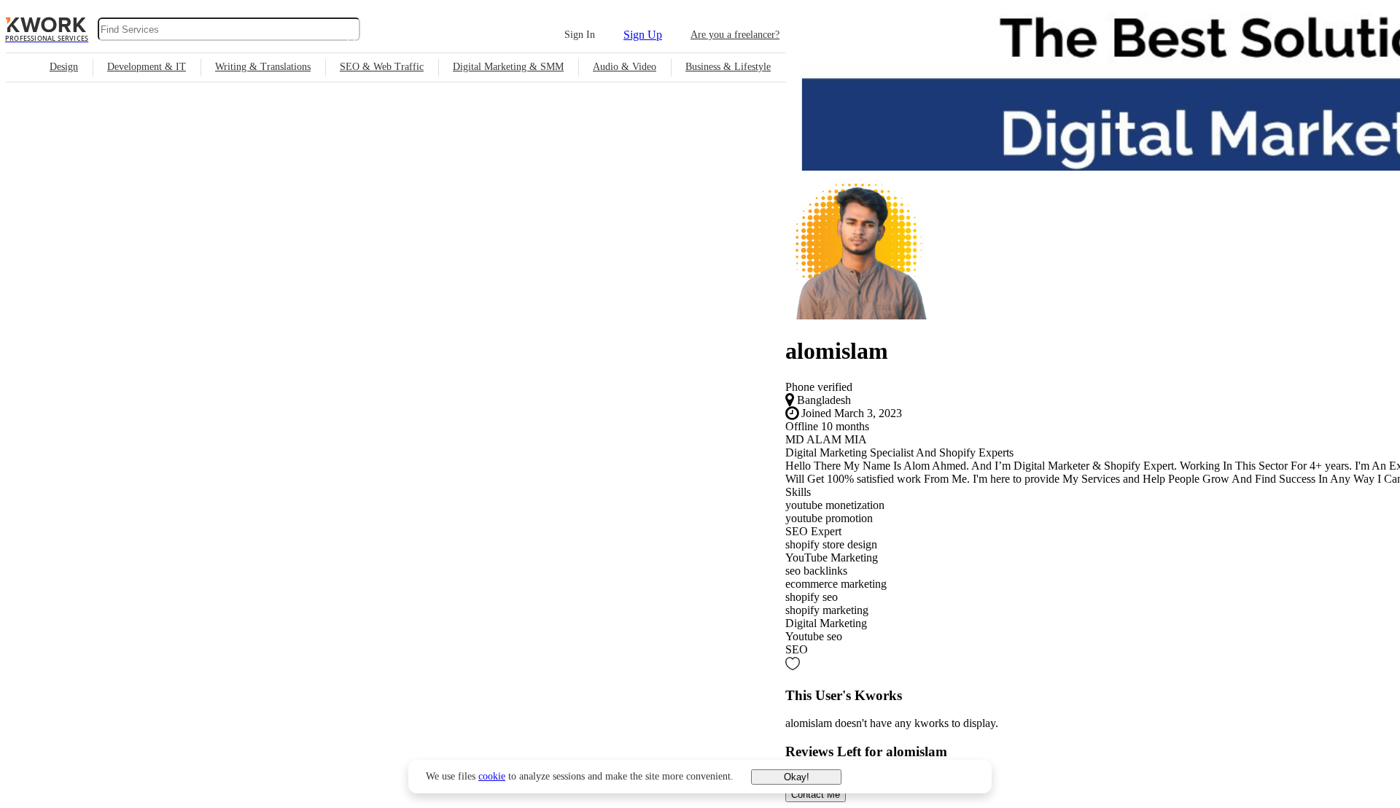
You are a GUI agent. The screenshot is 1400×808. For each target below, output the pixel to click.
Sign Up (642, 34)
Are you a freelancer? (735, 34)
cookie (491, 776)
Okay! (796, 777)
